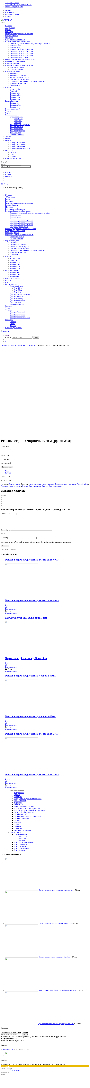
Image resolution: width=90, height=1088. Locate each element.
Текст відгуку (6, 530)
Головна (4, 345)
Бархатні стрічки (11, 101)
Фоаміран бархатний (17, 142)
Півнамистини (15, 46)
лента (31, 484)
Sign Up (25, 1034)
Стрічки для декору (56, 486)
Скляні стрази (15, 85)
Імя (3, 534)
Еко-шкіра (9, 32)
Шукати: (8, 337)
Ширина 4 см (15, 97)
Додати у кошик (7, 467)
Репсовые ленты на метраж (11, 486)
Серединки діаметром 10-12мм (21, 51)
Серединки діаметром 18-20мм (21, 55)
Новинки (8, 26)
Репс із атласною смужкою (20, 125)
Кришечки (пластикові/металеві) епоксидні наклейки (30, 44)
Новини (8, 174)
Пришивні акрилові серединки (21, 49)
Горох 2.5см (14, 91)
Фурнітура (9, 150)
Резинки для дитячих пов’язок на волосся (20, 59)
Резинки (13, 156)
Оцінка (3, 514)
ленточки (37, 484)
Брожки (8, 30)
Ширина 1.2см (15, 93)
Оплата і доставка (12, 14)
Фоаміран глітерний (17, 144)
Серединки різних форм (19, 57)
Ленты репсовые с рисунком (65, 484)
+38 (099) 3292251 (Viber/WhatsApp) (18, 5)
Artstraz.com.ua (8, 1049)
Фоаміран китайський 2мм (20, 148)
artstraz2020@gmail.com (14, 7)
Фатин (7, 139)
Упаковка (8, 137)
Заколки (13, 152)
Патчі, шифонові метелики (15, 40)
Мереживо (9, 38)
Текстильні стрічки (17, 135)
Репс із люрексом (16, 127)
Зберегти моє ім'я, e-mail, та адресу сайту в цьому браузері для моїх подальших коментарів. (37, 542)
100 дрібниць (10, 28)
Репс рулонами (15, 133)
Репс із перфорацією (17, 131)
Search (7, 335)
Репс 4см (17, 123)
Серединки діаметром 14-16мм (21, 53)
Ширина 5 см (15, 99)
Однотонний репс (16, 117)
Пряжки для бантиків (18, 83)
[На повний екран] (6, 1072)
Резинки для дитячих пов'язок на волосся (29, 810)
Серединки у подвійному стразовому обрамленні (28, 81)
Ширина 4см (14, 107)
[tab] (47, 471)
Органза (8, 111)
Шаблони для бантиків (13, 158)
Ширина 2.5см (15, 95)
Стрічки (8, 87)
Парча (7, 113)
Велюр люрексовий (12, 109)
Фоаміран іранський (17, 146)
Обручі (12, 154)
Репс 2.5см (18, 121)
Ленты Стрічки (82, 484)
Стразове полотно (16, 69)
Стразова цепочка (12, 63)
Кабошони (14, 73)
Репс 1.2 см (18, 119)
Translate (17, 1070)
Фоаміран (9, 140)
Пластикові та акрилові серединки (18, 42)
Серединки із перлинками (15, 61)
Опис (7, 471)
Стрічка (25, 486)
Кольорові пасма (11, 36)
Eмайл (4, 538)
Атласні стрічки (16, 89)
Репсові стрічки (11, 115)
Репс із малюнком (16, 129)
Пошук (36, 337)
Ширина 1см (14, 103)
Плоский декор (15, 47)
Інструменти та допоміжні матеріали (19, 34)
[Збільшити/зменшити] (8, 1072)
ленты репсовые (48, 484)
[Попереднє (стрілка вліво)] (2, 1074)
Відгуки (8, 473)
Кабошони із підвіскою (18, 75)
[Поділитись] (4, 1072)
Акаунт (8, 16)
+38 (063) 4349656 (12, 3)
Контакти (8, 176)
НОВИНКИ (18, 805)
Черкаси (8, 10)
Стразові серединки (12, 71)
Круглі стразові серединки (19, 77)
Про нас (8, 172)
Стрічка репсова (35, 486)
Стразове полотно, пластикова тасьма (19, 65)
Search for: (4, 162)
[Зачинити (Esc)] (2, 1072)
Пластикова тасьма (17, 67)
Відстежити (9, 12)
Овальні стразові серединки (20, 79)
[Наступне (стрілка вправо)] (4, 1074)
